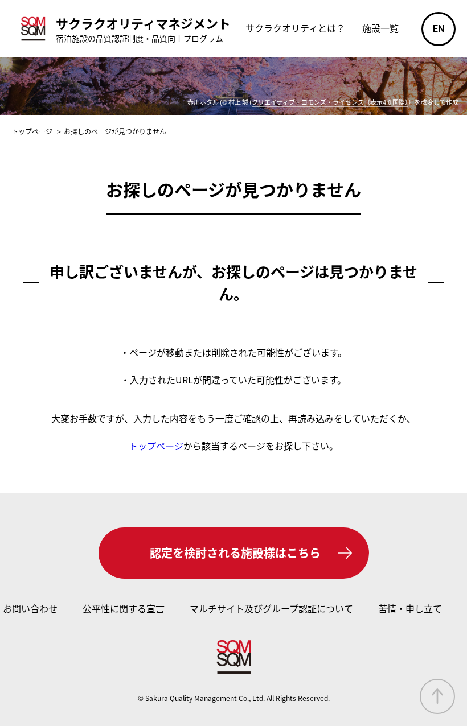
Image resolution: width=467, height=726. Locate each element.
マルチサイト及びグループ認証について (271, 608)
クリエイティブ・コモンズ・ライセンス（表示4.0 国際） (330, 101)
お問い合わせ (30, 608)
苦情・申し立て (410, 608)
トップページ (156, 445)
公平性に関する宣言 (124, 608)
